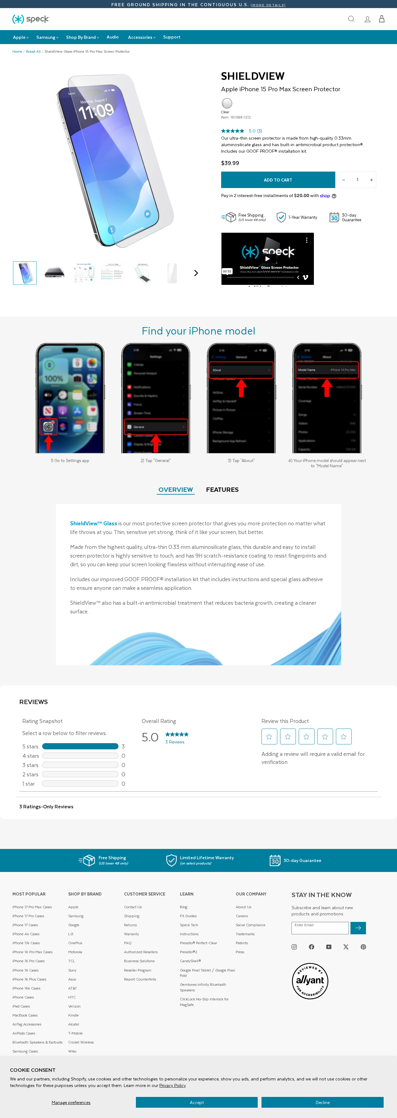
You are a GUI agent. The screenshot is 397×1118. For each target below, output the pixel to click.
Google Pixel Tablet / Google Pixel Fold (207, 973)
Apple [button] (19, 37)
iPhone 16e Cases (26, 988)
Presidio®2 (188, 952)
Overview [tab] (175, 489)
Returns (130, 925)
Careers (242, 916)
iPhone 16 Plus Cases (29, 979)
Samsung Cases (25, 1051)
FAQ (128, 943)
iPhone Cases (23, 997)
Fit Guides (188, 916)
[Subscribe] (358, 928)
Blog (183, 907)
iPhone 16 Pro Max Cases (32, 952)
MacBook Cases (25, 1015)
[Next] (194, 273)
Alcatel (73, 1024)
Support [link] (172, 36)
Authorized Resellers (141, 952)
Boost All (33, 51)
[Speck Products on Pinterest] (363, 947)
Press (240, 952)
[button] (382, 19)
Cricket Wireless (81, 1042)
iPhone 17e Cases (26, 943)
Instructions (189, 934)
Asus (72, 979)
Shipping (131, 916)
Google (73, 925)
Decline (323, 1102)
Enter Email (304, 925)
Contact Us (133, 907)
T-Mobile (75, 1033)
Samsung (75, 916)
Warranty (131, 934)
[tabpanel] (198, 584)
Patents (242, 943)
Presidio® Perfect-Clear (198, 943)
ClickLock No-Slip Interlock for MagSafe (204, 1002)
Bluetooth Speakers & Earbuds (37, 1042)
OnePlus (75, 943)
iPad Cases (21, 1006)
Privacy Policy (172, 1085)
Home (17, 51)
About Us (243, 907)
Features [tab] (222, 489)
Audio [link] (113, 36)
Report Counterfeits (140, 979)
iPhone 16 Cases (25, 970)
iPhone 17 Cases (25, 925)
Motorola (75, 952)
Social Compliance (250, 925)
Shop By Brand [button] (81, 37)
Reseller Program (137, 970)
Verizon (74, 1006)
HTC (72, 997)
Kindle (73, 1015)
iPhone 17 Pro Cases (28, 916)
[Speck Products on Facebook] (311, 947)
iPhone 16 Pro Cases (28, 961)
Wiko (72, 1051)
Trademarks (245, 934)
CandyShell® (190, 961)
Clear (227, 103)
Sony (72, 970)
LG (70, 934)
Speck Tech (189, 925)
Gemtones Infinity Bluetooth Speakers (203, 987)
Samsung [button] (45, 37)
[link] (367, 19)
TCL (71, 961)
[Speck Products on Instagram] (294, 947)
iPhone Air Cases (25, 934)
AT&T (72, 988)
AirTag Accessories (26, 1024)
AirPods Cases (23, 1033)
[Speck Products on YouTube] (329, 947)
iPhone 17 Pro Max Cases (32, 907)
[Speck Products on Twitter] (346, 947)
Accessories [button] (140, 37)
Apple (73, 907)
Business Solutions (139, 961)
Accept (197, 1102)
